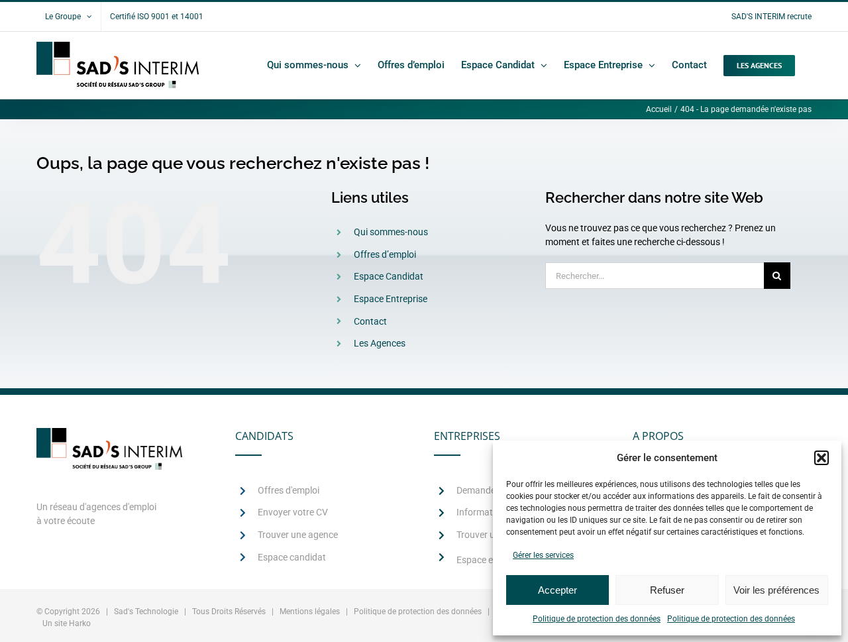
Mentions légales (310, 611)
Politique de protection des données (597, 618)
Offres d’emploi (385, 254)
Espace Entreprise (390, 299)
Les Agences (379, 343)
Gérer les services (543, 555)
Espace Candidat (388, 276)
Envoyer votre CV (293, 512)
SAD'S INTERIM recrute (771, 16)
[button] (821, 457)
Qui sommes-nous (391, 232)
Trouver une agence (298, 534)
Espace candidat (292, 557)
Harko (80, 623)
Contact (370, 321)
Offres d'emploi (288, 490)
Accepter (557, 590)
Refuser (667, 590)
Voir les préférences (776, 590)
